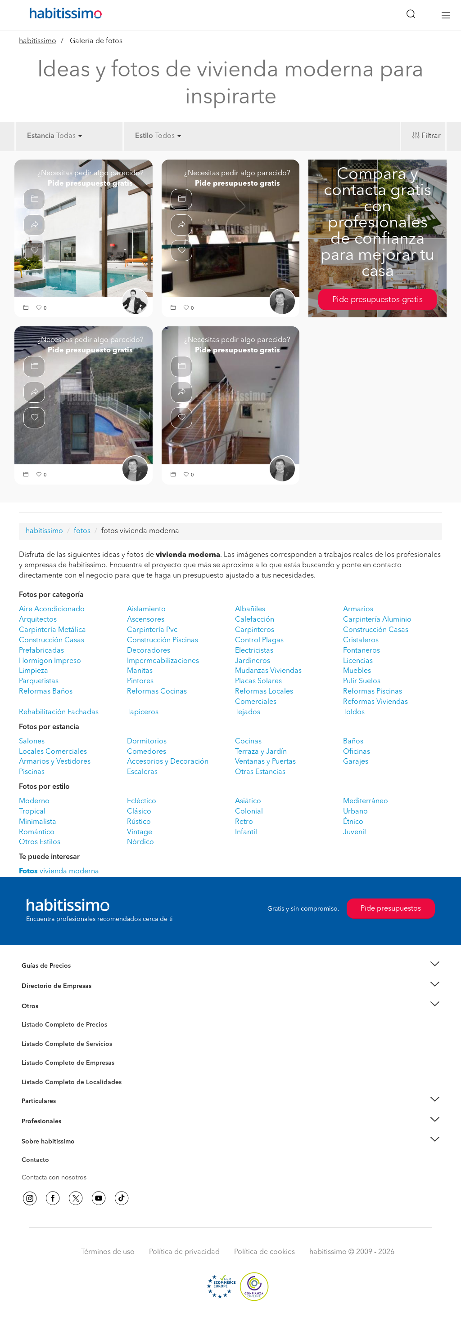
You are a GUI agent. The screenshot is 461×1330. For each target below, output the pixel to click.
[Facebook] (53, 1198)
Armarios (358, 609)
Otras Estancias (260, 772)
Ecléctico (141, 801)
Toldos (354, 712)
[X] (76, 1198)
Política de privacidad (184, 1252)
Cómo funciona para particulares (69, 1112)
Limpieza (33, 671)
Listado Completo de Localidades (72, 1082)
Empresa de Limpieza (52, 1006)
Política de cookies (264, 1252)
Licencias (358, 661)
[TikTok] (121, 1198)
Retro (244, 822)
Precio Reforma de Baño (56, 977)
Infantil (246, 832)
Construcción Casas (375, 630)
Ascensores (145, 619)
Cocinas (248, 741)
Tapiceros (142, 712)
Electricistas (254, 650)
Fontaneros (361, 650)
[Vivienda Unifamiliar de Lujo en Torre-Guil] (231, 228)
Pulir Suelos (361, 681)
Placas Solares (258, 681)
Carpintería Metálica (52, 630)
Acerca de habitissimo (54, 1152)
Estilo (144, 136)
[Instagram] (30, 1198)
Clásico (139, 811)
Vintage (139, 832)
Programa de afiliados (53, 1170)
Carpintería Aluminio (377, 619)
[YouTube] (98, 1198)
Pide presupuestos (391, 908)
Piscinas (32, 772)
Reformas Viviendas (375, 702)
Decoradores (148, 650)
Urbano (355, 811)
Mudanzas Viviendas (268, 671)
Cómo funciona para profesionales (72, 1132)
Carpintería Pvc (152, 630)
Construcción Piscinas (162, 640)
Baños (353, 741)
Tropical (32, 811)
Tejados (247, 712)
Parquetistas (39, 681)
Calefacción (254, 619)
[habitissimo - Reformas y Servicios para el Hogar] (62, 15)
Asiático (248, 801)
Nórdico (140, 842)
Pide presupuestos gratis (377, 300)
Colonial (249, 811)
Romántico (36, 832)
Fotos (29, 1035)
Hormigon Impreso (50, 661)
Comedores (146, 752)
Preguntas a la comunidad (59, 1026)
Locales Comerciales (53, 752)
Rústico (139, 822)
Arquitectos (38, 619)
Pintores (140, 681)
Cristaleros (361, 640)
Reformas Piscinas (372, 691)
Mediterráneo (365, 801)
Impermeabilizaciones (163, 661)
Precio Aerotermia (48, 986)
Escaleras (142, 772)
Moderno (34, 801)
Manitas (140, 671)
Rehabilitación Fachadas (59, 712)
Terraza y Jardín (261, 752)
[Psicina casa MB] (83, 228)
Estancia (40, 136)
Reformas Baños (45, 691)
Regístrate (36, 1121)
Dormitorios (147, 741)
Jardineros (252, 661)
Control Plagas (259, 640)
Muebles (357, 671)
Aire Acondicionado (52, 609)
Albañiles (250, 609)
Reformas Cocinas (157, 691)
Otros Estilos (39, 842)
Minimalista (37, 822)
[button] (27, 308)
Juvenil (354, 832)
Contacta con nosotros (54, 1177)
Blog (29, 1017)
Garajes (355, 761)
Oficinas (356, 752)
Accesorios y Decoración (167, 761)
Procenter (35, 1044)
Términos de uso (108, 1252)
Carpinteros (254, 630)
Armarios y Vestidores (54, 761)
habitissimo (37, 41)
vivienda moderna (59, 871)
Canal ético (38, 1161)
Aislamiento (146, 609)
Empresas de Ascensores (57, 997)
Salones (32, 741)
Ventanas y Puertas (265, 761)
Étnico (353, 822)
